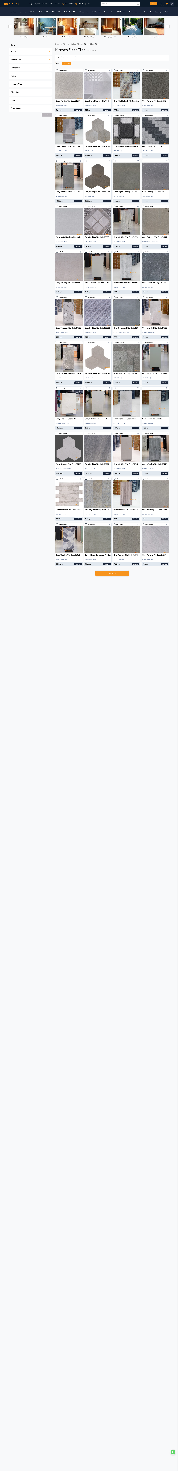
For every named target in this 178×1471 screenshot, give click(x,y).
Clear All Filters (66, 63)
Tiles (65, 44)
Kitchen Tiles (75, 44)
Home (57, 44)
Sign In (154, 4)
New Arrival (66, 58)
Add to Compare (63, 70)
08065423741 (68, 4)
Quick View (78, 110)
